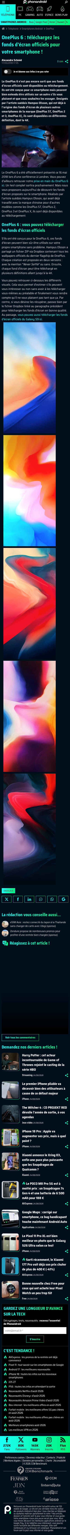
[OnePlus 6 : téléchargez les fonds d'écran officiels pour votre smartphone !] (29, 377)
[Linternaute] (51, 1485)
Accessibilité (60, 1460)
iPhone (25, 1099)
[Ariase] (51, 1499)
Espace (49, 15)
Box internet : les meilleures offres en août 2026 (35, 1405)
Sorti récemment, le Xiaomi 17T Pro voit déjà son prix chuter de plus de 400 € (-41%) (44, 1264)
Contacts (51, 1457)
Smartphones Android (32, 29)
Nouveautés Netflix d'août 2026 (26, 1391)
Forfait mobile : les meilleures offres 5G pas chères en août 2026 (36, 1411)
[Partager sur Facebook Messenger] (41, 899)
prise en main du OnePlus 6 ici (35, 183)
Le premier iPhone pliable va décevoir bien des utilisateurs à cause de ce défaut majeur (43, 1088)
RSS (63, 1447)
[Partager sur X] (6, 899)
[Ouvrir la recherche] (66, 2)
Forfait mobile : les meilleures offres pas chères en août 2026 (36, 1419)
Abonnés (35, 1447)
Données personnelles (33, 1460)
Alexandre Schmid (12, 60)
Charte (49, 1460)
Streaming (27, 1075)
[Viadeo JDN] (19, 1499)
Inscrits (49, 1447)
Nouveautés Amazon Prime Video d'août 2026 (34, 1400)
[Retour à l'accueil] (35, 2)
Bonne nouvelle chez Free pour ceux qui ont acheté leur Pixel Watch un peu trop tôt (43, 1288)
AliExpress (27, 1203)
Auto (40, 15)
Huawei (60, 22)
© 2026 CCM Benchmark (35, 1464)
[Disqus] (35, 991)
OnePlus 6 (8, 890)
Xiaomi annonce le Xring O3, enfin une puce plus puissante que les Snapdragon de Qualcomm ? (42, 1162)
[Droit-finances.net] (19, 1492)
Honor (52, 22)
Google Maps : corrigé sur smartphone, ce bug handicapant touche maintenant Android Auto (44, 1216)
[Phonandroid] (7, 1509)
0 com (60, 61)
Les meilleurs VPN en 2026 (23, 1430)
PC (20, 15)
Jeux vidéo (27, 1123)
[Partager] (66, 61)
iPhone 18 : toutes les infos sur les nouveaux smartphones (32, 1375)
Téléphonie (8, 15)
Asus (31, 22)
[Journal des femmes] (19, 1478)
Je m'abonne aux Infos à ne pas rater (31, 72)
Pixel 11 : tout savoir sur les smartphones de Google (36, 1365)
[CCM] (51, 1478)
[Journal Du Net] (19, 1485)
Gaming (29, 15)
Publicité (61, 1457)
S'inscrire (35, 1339)
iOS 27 (12, 1382)
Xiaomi (25, 1175)
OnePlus (50, 29)
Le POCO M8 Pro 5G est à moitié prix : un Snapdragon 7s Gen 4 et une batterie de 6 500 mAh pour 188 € (43, 1191)
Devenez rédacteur (36, 1457)
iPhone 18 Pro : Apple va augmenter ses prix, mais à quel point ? (44, 1136)
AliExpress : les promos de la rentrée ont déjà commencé (33, 1358)
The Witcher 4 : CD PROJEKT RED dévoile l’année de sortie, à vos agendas (44, 1112)
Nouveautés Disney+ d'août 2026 (27, 1396)
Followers (21, 1447)
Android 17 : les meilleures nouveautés (29, 1369)
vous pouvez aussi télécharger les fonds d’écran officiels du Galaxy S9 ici (35, 316)
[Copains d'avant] (51, 1492)
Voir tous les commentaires (20, 1037)
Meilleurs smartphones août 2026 (27, 1425)
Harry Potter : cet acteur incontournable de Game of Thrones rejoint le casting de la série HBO (43, 1062)
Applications (28, 1227)
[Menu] (3, 2)
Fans (7, 1447)
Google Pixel (41, 22)
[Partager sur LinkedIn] (29, 899)
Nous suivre (63, 899)
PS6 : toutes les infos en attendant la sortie (32, 1386)
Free (24, 1298)
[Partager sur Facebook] (18, 899)
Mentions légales (12, 1460)
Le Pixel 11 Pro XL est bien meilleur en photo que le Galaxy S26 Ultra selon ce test (44, 1240)
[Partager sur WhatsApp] (52, 899)
